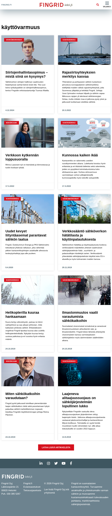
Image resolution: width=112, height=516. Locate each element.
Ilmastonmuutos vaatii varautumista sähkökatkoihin (80, 317)
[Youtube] (63, 463)
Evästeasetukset (31, 487)
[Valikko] (107, 3)
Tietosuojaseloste (32, 490)
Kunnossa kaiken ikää (80, 155)
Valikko (107, 7)
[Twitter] (56, 463)
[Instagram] (48, 463)
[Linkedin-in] (41, 463)
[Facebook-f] (71, 463)
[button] (97, 4)
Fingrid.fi (6, 5)
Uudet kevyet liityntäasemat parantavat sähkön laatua (25, 235)
